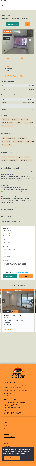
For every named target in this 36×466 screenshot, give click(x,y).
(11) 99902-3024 (10, 233)
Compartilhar (13, 24)
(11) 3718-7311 (22, 390)
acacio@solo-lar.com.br (11, 235)
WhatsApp (11, 276)
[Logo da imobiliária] (18, 372)
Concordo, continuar (11, 458)
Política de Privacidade (21, 272)
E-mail (26, 276)
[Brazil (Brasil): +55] (5, 249)
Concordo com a (16, 272)
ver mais (6, 395)
